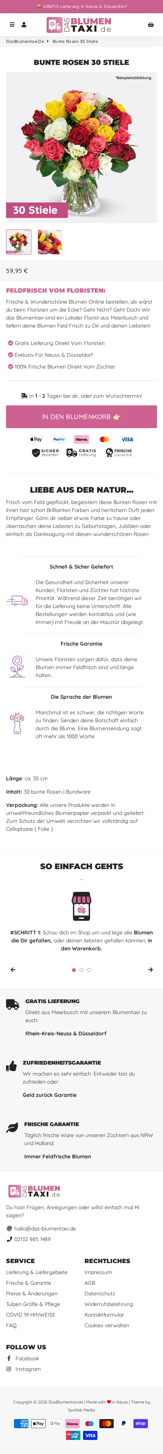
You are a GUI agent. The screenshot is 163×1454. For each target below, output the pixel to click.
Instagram (27, 1369)
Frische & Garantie (28, 1282)
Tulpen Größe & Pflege (33, 1304)
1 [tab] (74, 970)
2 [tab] (81, 970)
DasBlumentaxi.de (25, 41)
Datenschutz (100, 1293)
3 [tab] (89, 970)
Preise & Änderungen (32, 1293)
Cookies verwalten (107, 1325)
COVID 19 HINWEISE (30, 1314)
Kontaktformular (104, 1314)
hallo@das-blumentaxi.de (44, 1228)
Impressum (98, 1272)
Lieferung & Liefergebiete (36, 1272)
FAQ (11, 1325)
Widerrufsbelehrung (109, 1304)
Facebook (26, 1358)
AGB (90, 1282)
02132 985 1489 (32, 1239)
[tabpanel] (81, 923)
